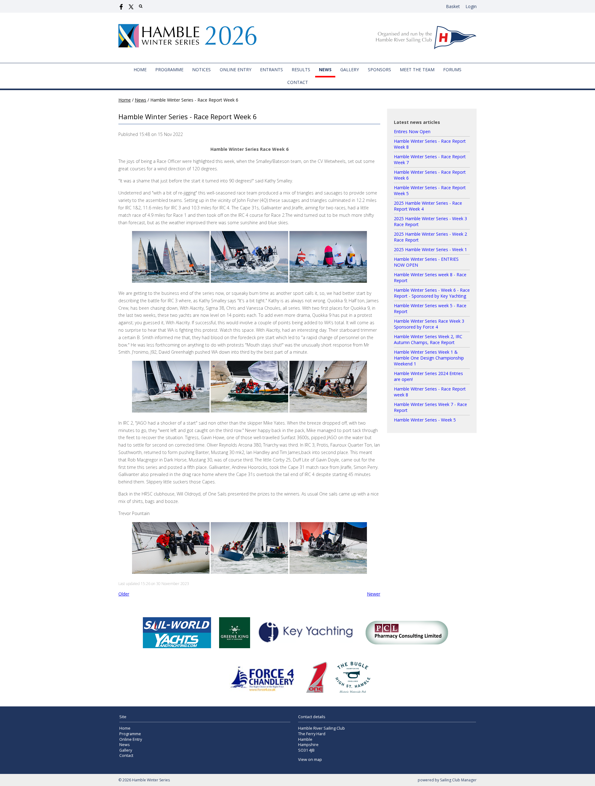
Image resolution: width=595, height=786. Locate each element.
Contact (297, 82)
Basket (453, 6)
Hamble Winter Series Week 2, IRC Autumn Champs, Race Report (428, 339)
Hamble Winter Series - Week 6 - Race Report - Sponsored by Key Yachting (432, 293)
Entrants (271, 69)
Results (301, 69)
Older (123, 594)
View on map (310, 759)
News (325, 69)
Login (471, 6)
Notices (201, 69)
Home (140, 69)
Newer (373, 594)
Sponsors (379, 69)
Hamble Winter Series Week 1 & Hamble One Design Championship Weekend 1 (429, 358)
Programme (169, 69)
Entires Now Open (412, 131)
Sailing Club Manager (458, 780)
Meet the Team (417, 69)
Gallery (349, 69)
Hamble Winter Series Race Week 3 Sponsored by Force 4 (429, 324)
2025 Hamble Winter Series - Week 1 (430, 249)
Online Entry (235, 69)
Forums (452, 69)
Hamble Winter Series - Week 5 (425, 420)
